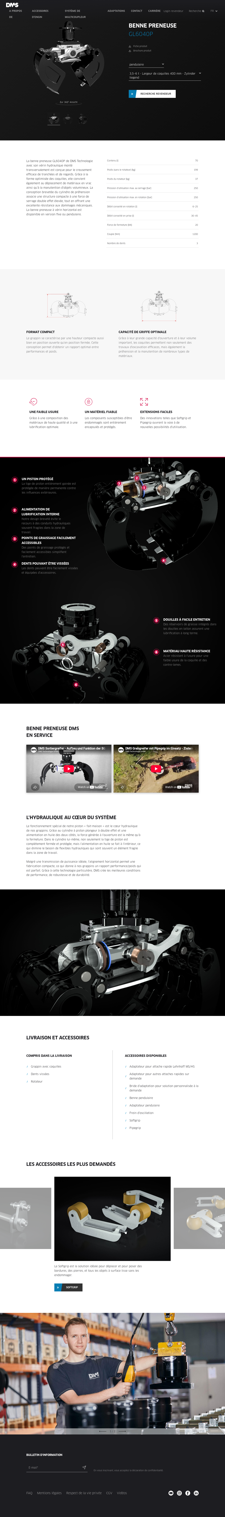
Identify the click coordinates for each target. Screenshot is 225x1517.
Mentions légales (49, 1493)
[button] (214, 11)
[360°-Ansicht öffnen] (68, 103)
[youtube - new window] (172, 1493)
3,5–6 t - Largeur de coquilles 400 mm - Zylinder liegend (162, 75)
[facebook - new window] (188, 1493)
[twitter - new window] (197, 1493)
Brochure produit (142, 50)
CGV (109, 1493)
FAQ (29, 1493)
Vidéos (122, 1493)
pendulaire (136, 64)
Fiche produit (140, 46)
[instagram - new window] (180, 1493)
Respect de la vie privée (84, 1493)
